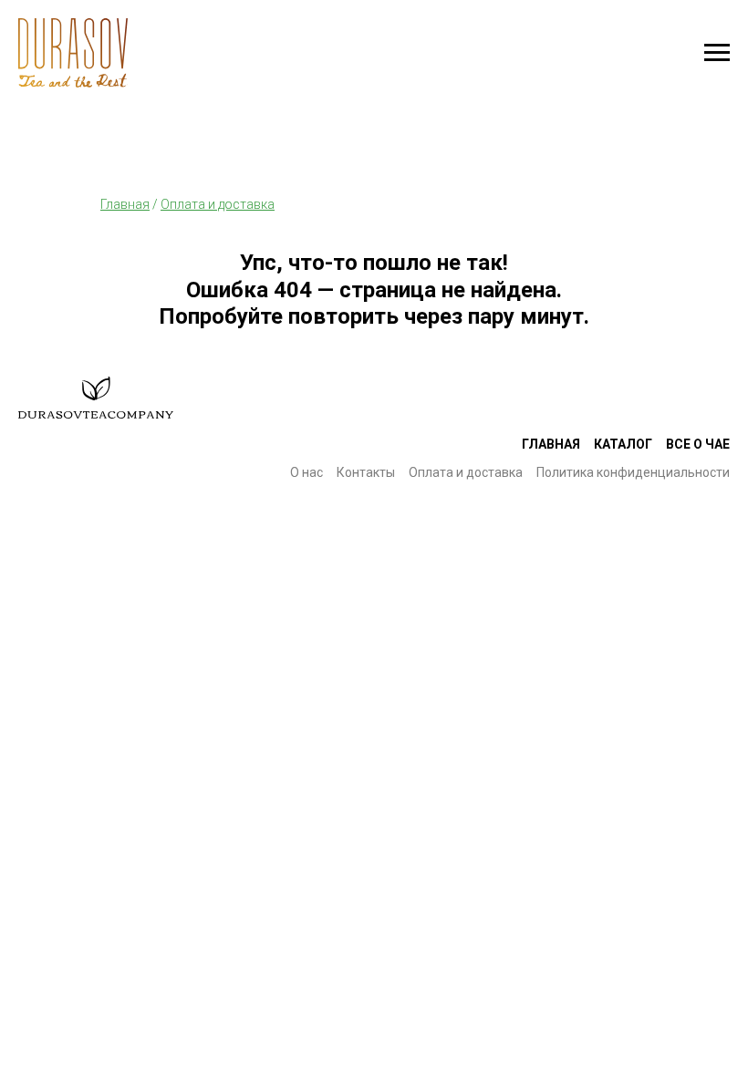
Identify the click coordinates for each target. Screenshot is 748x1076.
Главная (551, 444)
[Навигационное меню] (717, 53)
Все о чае (698, 444)
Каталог (623, 444)
